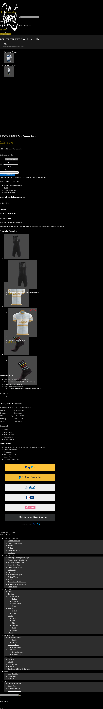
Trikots (10, 545)
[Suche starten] (20, 695)
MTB (14, 628)
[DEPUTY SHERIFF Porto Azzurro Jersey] (9, 63)
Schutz (10, 662)
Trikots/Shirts (16, 647)
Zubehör (11, 679)
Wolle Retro (12, 650)
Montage (11, 666)
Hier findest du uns (10, 454)
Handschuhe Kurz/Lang (16, 562)
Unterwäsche (12, 587)
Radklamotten (41, 177)
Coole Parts (8, 657)
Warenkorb (8, 432)
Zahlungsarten (9, 434)
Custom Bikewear (14, 541)
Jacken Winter (13, 577)
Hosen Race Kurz (14, 572)
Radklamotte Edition (11, 538)
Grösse (2, 164)
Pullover (15, 601)
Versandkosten (17, 149)
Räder (6, 671)
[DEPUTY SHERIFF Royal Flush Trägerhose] (9, 76)
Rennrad (15, 630)
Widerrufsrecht (9, 439)
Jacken (10, 548)
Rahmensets (12, 676)
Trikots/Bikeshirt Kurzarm (17, 582)
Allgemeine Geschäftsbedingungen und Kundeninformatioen (25, 447)
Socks (10, 579)
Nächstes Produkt (10, 65)
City (13, 623)
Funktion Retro (13, 645)
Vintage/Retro (9, 635)
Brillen (10, 608)
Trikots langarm (17, 654)
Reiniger (11, 659)
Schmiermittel (13, 664)
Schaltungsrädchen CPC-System (19, 669)
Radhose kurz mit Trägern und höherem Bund (23, 292)
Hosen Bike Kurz (29, 177)
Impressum (7, 452)
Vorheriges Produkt (10, 52)
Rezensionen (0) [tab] (9, 192)
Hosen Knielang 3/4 (15, 567)
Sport (14, 613)
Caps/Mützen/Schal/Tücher (17, 560)
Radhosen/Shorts (14, 550)
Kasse (6, 430)
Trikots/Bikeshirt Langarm (17, 584)
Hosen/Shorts (16, 604)
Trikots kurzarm (17, 652)
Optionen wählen (5, 34)
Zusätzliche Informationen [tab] (13, 185)
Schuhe (10, 633)
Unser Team (8, 457)
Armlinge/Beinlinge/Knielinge (18, 558)
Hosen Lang (12, 570)
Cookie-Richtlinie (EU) (12, 459)
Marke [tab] (6, 188)
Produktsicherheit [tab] (10, 190)
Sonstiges (11, 553)
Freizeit (14, 611)
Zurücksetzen (10, 170)
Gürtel (10, 591)
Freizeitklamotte (13, 596)
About (6, 681)
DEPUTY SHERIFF (12, 181)
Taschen (11, 594)
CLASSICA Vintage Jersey (17, 340)
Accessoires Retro (14, 637)
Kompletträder (13, 674)
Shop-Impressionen (14, 688)
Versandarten (8, 437)
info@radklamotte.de (16, 386)
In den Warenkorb (8, 175)
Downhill (15, 625)
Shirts (14, 606)
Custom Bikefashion (15, 543)
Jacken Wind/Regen (15, 574)
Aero (13, 618)
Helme (10, 616)
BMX (14, 620)
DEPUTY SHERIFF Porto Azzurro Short (14, 46)
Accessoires (8, 589)
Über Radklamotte (10, 450)
